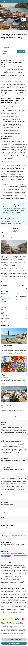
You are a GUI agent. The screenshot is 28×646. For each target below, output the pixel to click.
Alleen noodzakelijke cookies (14, 639)
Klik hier (3, 449)
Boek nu (20, 51)
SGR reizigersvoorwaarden (9, 210)
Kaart (8, 236)
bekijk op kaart (14, 43)
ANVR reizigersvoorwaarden (18, 208)
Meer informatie (4, 636)
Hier (13, 602)
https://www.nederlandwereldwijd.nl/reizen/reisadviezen (13, 426)
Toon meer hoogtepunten (14, 416)
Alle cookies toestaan (14, 643)
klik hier (22, 489)
